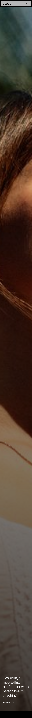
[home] (7, 4)
